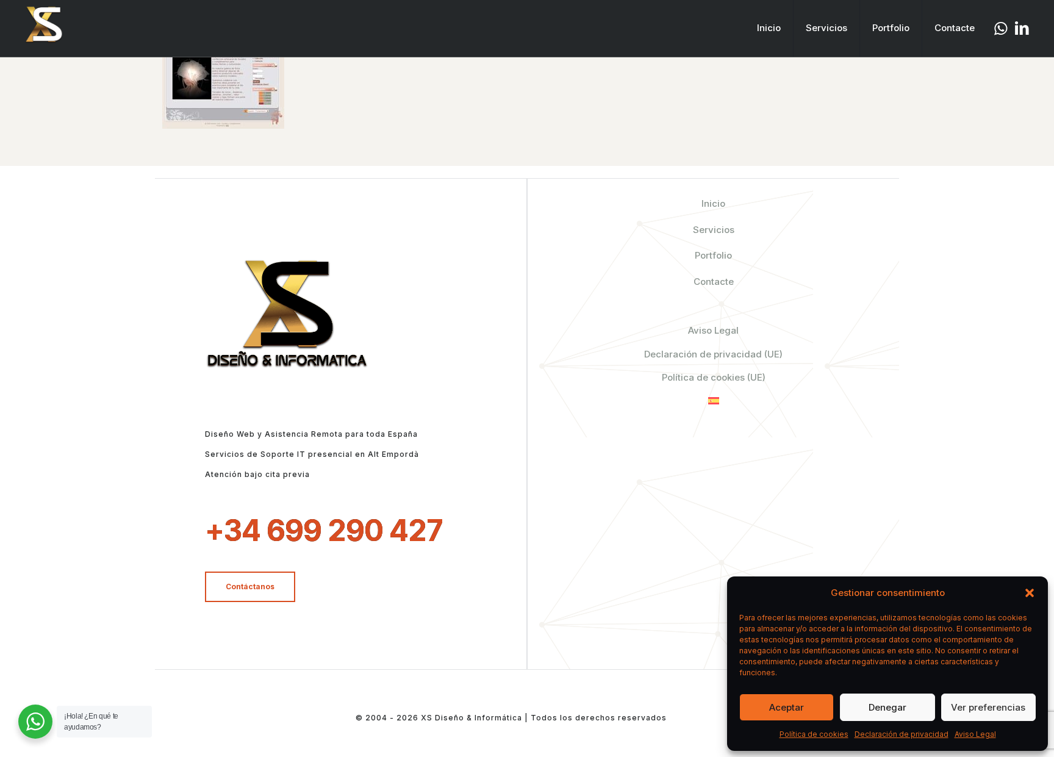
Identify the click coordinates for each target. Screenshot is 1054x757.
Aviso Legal (975, 734)
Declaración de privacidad (901, 734)
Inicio (713, 203)
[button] (1030, 593)
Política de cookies (814, 734)
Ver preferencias (988, 707)
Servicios (713, 229)
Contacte (714, 281)
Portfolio (713, 255)
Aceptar (786, 707)
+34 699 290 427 (324, 530)
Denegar (887, 707)
